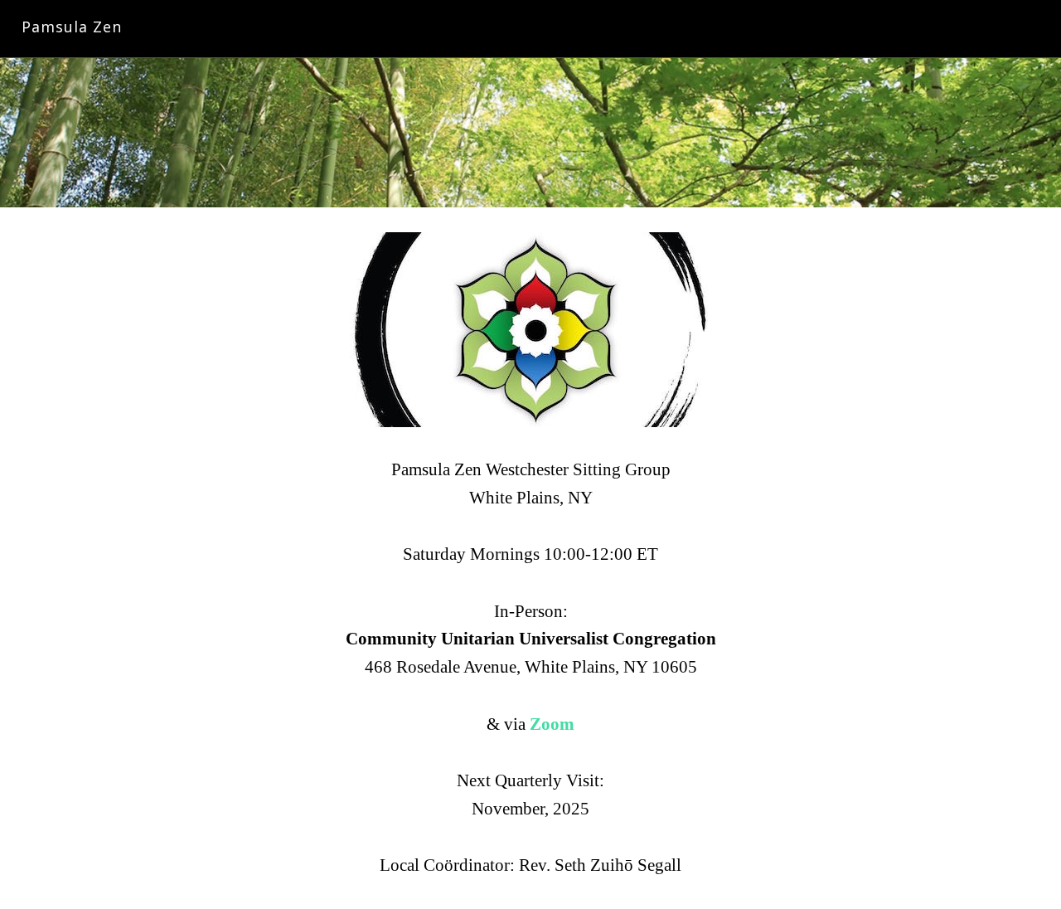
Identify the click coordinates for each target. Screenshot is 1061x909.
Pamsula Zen (72, 26)
